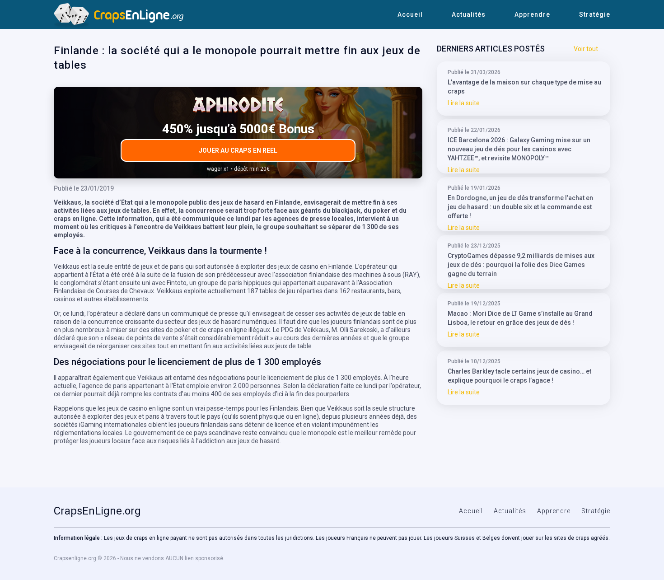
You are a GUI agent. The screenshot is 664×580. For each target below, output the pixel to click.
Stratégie (594, 14)
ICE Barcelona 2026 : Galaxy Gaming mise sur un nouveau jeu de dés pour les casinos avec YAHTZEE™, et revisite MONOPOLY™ (519, 149)
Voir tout (586, 49)
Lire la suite (464, 103)
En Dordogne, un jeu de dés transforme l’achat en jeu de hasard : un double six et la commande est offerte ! (520, 207)
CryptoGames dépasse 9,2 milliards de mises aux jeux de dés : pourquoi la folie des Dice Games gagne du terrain (521, 264)
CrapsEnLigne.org (97, 510)
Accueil (410, 14)
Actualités (469, 14)
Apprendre (532, 14)
